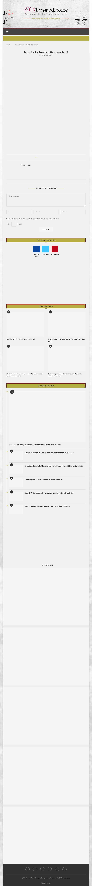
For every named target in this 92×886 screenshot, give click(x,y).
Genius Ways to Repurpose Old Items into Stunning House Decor (49, 452)
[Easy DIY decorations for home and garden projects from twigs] (16, 496)
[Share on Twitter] (42, 157)
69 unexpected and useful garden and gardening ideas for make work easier (24, 375)
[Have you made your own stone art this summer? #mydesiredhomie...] (46, 688)
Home (8, 44)
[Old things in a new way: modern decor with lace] (16, 482)
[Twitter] (41, 23)
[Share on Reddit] (48, 157)
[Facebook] (38, 23)
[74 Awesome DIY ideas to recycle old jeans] (25, 324)
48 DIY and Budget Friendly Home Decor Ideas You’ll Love (35, 444)
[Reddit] (54, 23)
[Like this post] (37, 157)
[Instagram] (44, 23)
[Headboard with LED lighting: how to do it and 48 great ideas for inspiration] (16, 469)
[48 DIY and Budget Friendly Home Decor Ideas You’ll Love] (47, 416)
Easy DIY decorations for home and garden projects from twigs (49, 493)
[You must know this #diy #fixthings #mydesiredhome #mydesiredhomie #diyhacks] (46, 808)
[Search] (84, 31)
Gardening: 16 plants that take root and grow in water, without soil (64, 375)
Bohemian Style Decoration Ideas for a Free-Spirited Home (47, 506)
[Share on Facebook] (40, 157)
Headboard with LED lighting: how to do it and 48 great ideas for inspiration (54, 466)
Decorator (49, 55)
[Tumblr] (50, 23)
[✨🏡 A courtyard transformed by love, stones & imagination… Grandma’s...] (46, 569)
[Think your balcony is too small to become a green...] (46, 629)
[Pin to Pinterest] (44, 157)
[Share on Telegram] (50, 157)
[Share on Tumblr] (46, 157)
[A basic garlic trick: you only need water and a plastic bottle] (67, 324)
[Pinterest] (47, 23)
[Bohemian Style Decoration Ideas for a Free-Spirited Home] (16, 509)
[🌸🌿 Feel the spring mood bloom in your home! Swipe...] (46, 748)
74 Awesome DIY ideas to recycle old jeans (20, 339)
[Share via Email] (55, 157)
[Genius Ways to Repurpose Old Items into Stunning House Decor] (16, 455)
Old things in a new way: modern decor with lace (43, 479)
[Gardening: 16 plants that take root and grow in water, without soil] (67, 358)
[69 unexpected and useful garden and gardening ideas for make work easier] (25, 358)
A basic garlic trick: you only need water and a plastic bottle (66, 340)
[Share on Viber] (53, 157)
